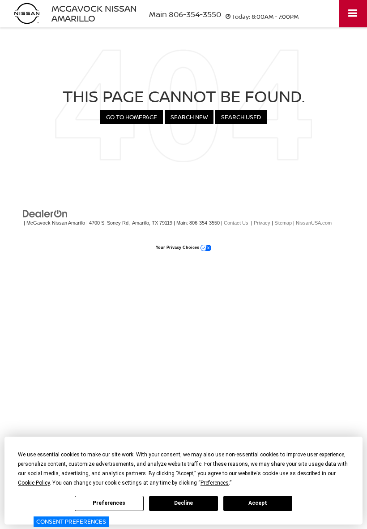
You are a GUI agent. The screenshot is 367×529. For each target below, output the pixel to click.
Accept (257, 503)
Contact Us (236, 222)
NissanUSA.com (314, 222)
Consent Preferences (71, 521)
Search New (189, 117)
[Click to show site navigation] (353, 13)
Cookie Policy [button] (34, 483)
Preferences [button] (215, 483)
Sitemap (283, 222)
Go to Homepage (131, 117)
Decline (183, 503)
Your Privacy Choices (178, 247)
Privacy (262, 222)
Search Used (241, 117)
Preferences (109, 503)
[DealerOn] (45, 213)
